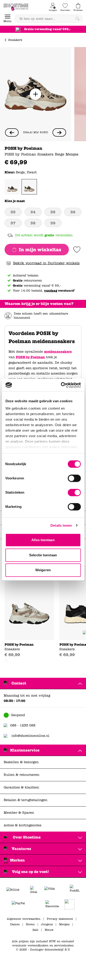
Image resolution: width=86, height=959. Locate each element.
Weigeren (43, 570)
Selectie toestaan (43, 555)
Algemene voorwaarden (23, 918)
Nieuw (49, 929)
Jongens (47, 924)
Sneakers (15, 40)
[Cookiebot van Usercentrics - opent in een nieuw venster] (61, 385)
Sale (35, 929)
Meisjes (64, 924)
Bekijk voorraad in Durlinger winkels (46, 263)
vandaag (50, 290)
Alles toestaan (42, 540)
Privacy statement (60, 918)
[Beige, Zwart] (29, 186)
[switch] (74, 478)
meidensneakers (58, 352)
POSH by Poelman (30, 357)
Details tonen (61, 525)
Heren (30, 924)
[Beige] (12, 186)
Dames (14, 924)
